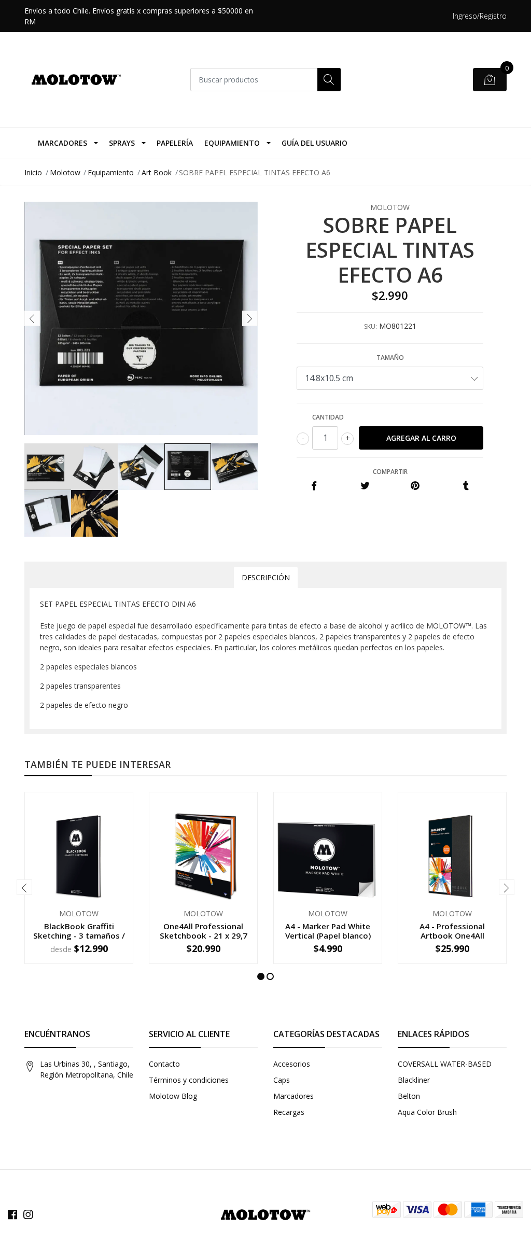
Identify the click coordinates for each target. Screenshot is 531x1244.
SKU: (370, 326)
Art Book (157, 172)
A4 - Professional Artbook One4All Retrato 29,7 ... (452, 935)
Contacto (164, 1064)
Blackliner (414, 1080)
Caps (281, 1080)
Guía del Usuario (314, 143)
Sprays (122, 143)
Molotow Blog (173, 1096)
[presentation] (32, 318)
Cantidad (328, 417)
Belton (409, 1096)
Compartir (390, 471)
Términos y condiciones (189, 1080)
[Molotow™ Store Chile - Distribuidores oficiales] (76, 79)
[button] (261, 976)
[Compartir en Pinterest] (415, 486)
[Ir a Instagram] (28, 1214)
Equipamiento (232, 143)
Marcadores (62, 143)
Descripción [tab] (266, 577)
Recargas (288, 1112)
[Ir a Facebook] (12, 1214)
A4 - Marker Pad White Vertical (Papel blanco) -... (328, 935)
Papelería (175, 143)
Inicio (33, 172)
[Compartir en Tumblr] (466, 486)
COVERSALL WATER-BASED (445, 1064)
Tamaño (390, 357)
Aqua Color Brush (427, 1112)
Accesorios (291, 1064)
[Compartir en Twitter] (364, 486)
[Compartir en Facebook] (314, 486)
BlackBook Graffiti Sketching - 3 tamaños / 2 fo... (79, 935)
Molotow (65, 172)
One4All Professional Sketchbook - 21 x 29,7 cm (203, 935)
